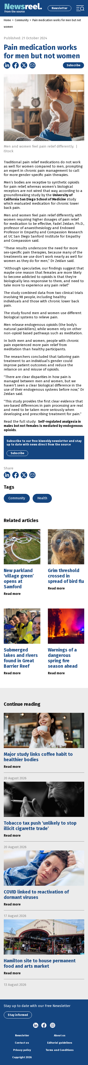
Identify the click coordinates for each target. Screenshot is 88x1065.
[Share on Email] (32, 65)
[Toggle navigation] (80, 8)
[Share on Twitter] (24, 65)
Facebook (44, 1025)
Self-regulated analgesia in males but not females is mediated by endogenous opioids (43, 426)
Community (22, 20)
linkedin (35, 1025)
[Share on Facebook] (15, 65)
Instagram (52, 1025)
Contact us (22, 1042)
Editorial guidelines (59, 1042)
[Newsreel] (23, 8)
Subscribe (73, 65)
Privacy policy (22, 1050)
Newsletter (59, 8)
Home (7, 20)
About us (59, 1035)
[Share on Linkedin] (7, 65)
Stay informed (18, 1015)
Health (42, 498)
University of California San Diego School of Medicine (38, 197)
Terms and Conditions (60, 1050)
